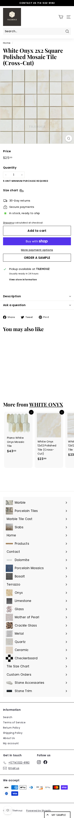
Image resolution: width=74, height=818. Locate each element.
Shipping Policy (13, 733)
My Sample (59, 815)
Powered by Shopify (38, 810)
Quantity (10, 168)
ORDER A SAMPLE (37, 258)
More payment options (37, 250)
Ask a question (14, 305)
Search (7, 717)
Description (12, 296)
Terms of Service (14, 722)
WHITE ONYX (46, 404)
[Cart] (61, 17)
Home (7, 42)
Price (7, 151)
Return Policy (11, 727)
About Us (9, 738)
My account (11, 743)
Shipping (8, 222)
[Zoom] (68, 138)
